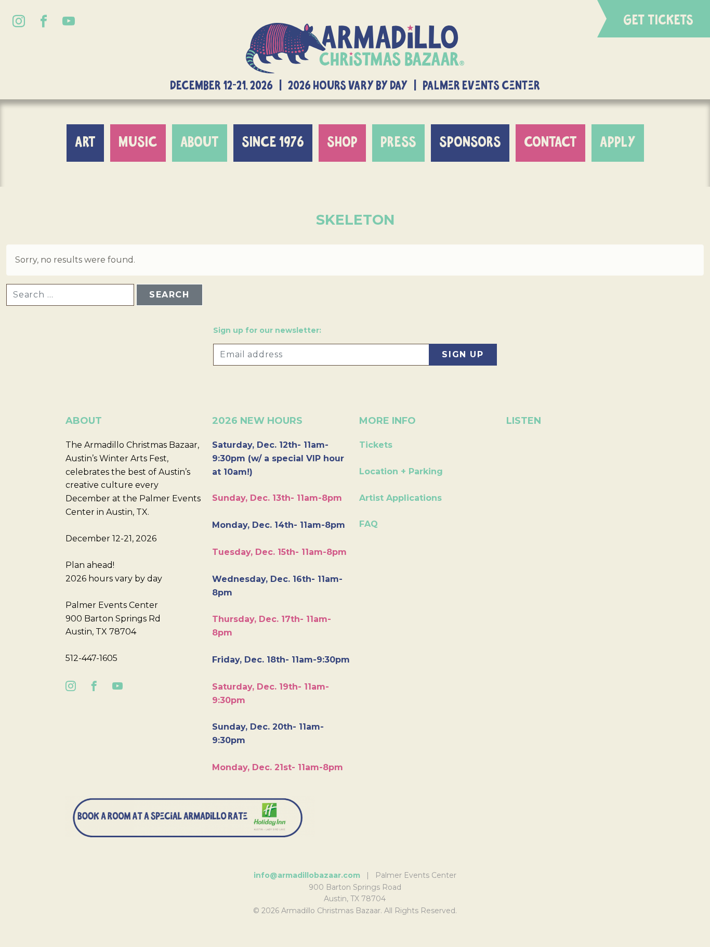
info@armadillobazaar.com (307, 875)
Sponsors (470, 142)
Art (85, 142)
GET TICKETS (658, 20)
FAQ (368, 524)
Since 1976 (273, 142)
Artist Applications (400, 498)
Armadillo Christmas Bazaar (355, 48)
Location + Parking (401, 471)
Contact (550, 142)
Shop (342, 142)
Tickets (375, 445)
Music (138, 142)
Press (398, 142)
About (199, 142)
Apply (618, 142)
